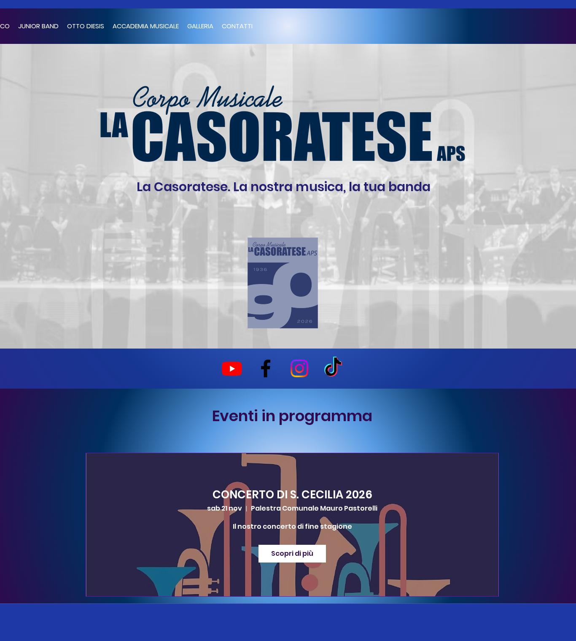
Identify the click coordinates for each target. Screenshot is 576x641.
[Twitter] (299, 368)
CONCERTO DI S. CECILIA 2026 (292, 494)
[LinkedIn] (333, 368)
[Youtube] (232, 368)
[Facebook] (265, 368)
